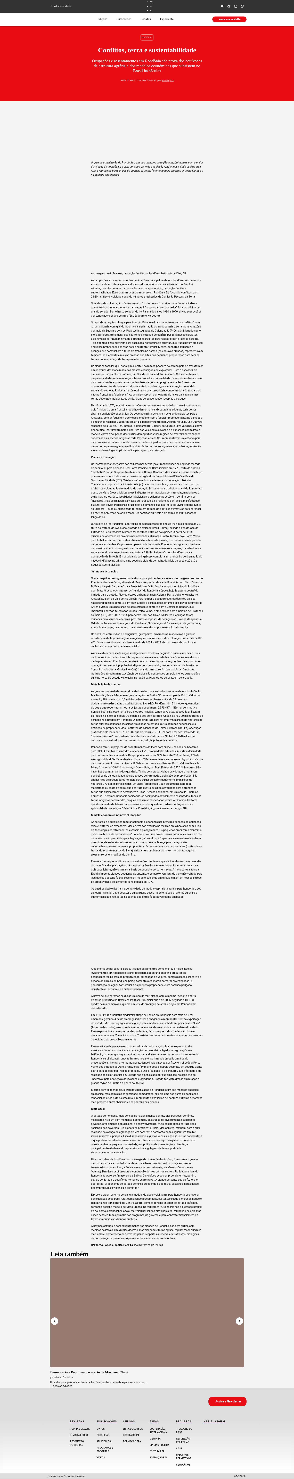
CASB (179, 1448)
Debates (146, 19)
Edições (102, 19)
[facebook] (228, 6)
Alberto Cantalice (63, 1377)
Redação (168, 80)
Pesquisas (102, 1435)
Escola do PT (131, 1435)
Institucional (214, 1421)
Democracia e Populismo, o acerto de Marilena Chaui (89, 1372)
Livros (100, 1428)
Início (68, 6)
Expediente (167, 19)
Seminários (183, 1464)
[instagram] (235, 6)
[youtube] (222, 6)
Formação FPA (132, 1441)
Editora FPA (157, 1451)
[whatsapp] (242, 6)
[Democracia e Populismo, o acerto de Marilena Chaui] (147, 1312)
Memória (155, 1438)
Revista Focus (79, 1435)
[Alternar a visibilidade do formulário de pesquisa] (193, 19)
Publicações (124, 19)
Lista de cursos (133, 1428)
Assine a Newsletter (228, 1401)
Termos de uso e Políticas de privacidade (66, 1476)
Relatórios (103, 1441)
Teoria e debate (80, 1428)
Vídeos (100, 1457)
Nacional (147, 37)
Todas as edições (61, 1386)
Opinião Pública (159, 1445)
